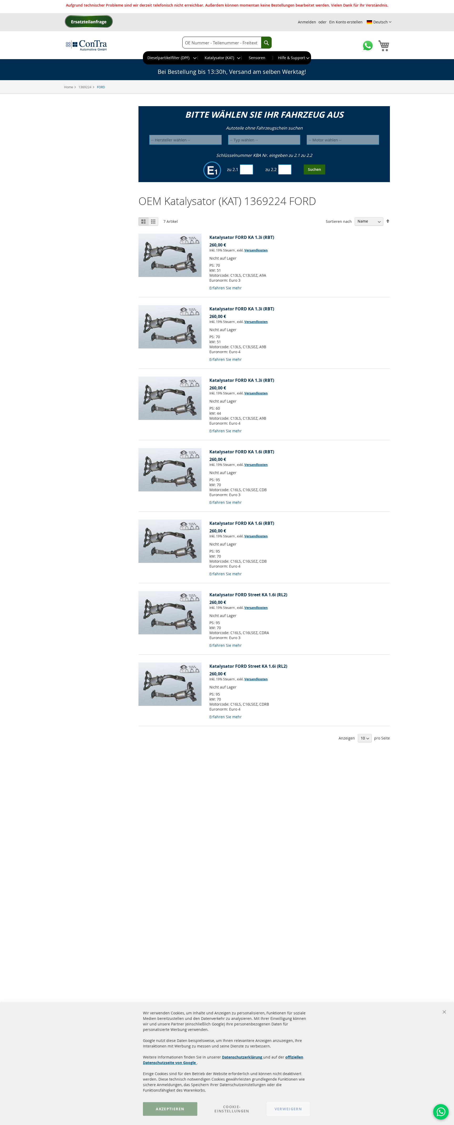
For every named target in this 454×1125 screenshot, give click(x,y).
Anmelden (307, 21)
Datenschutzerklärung (242, 1057)
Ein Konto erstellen (346, 21)
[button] (379, 22)
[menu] (227, 57)
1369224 (85, 87)
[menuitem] (170, 57)
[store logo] (86, 45)
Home (69, 87)
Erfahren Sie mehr (225, 287)
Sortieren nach (339, 221)
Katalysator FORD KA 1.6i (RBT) (241, 452)
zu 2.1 (232, 169)
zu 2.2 (271, 169)
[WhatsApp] (441, 1112)
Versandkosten (256, 250)
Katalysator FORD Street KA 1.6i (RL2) (248, 595)
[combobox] (227, 43)
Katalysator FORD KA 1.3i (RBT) (241, 237)
